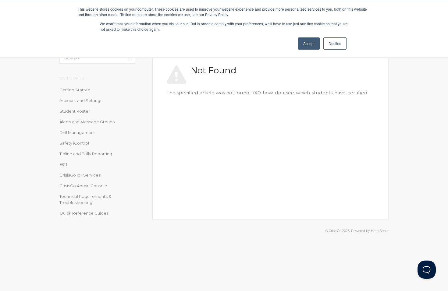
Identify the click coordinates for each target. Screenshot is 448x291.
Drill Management (77, 132)
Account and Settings (80, 100)
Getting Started (75, 89)
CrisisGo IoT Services (80, 175)
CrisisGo (335, 231)
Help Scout (380, 231)
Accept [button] (309, 43)
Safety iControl (74, 143)
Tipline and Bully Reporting (85, 153)
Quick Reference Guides (83, 213)
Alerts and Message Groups (87, 121)
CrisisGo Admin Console (83, 185)
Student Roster (74, 111)
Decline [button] (335, 43)
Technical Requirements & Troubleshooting (85, 199)
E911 (63, 164)
